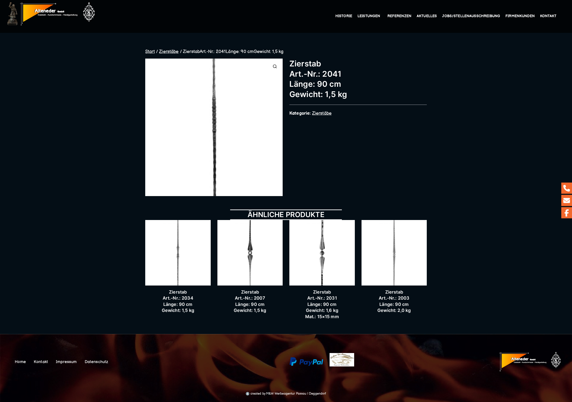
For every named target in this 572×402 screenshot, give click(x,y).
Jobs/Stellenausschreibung (471, 16)
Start (150, 51)
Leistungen (369, 16)
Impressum (66, 362)
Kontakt (548, 16)
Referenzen (399, 16)
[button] (381, 16)
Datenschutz (96, 362)
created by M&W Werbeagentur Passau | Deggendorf (287, 394)
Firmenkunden (520, 16)
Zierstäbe (169, 51)
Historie (343, 16)
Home (20, 362)
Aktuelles (427, 16)
